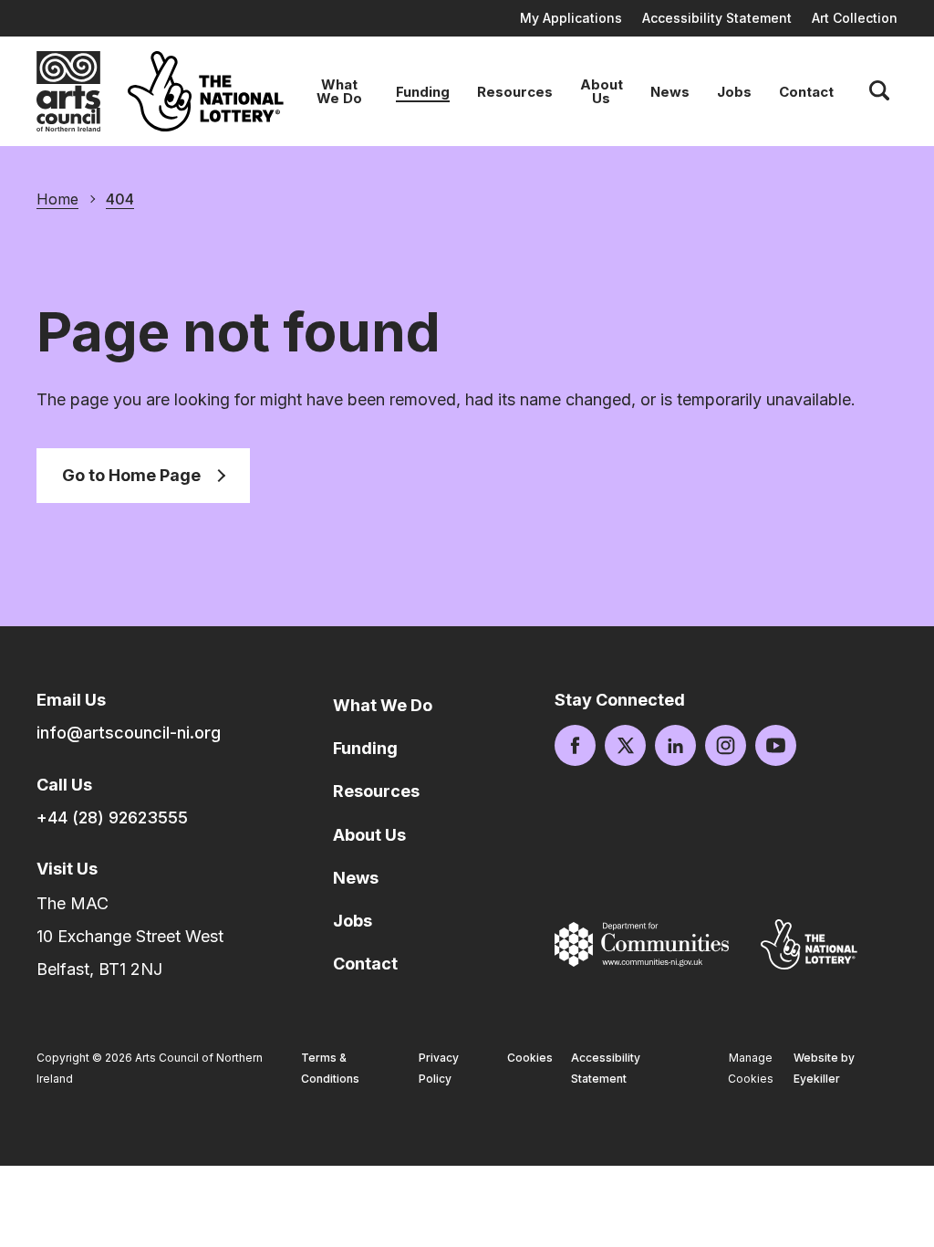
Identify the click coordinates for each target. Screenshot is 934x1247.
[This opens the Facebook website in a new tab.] (575, 745)
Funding (423, 92)
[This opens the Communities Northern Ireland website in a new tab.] (642, 944)
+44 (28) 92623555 (112, 817)
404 (120, 199)
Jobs (734, 92)
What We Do (339, 91)
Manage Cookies (750, 1068)
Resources (515, 92)
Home (57, 199)
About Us (601, 91)
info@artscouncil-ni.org (128, 732)
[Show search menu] (879, 91)
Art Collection (855, 18)
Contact (806, 92)
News (670, 92)
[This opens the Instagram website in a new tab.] (725, 745)
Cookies (530, 1057)
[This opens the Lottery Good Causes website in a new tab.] (809, 944)
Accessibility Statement (717, 18)
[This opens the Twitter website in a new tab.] (625, 745)
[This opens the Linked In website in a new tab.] (675, 745)
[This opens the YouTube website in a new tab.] (775, 745)
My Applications (571, 18)
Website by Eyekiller (824, 1068)
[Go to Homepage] (68, 91)
